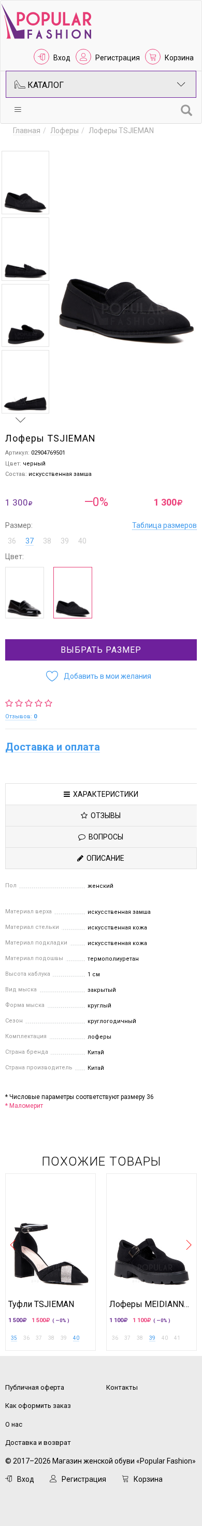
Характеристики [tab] (104, 794)
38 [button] (47, 541)
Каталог (44, 85)
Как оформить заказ (38, 1405)
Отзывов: (21, 716)
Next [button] (20, 419)
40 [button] (82, 541)
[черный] (24, 592)
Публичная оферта (34, 1387)
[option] (25, 182)
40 (76, 1338)
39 (152, 1338)
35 (14, 1338)
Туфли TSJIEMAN (41, 1304)
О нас (13, 1424)
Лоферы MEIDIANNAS (151, 1304)
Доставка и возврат (38, 1442)
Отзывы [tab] (104, 815)
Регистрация (117, 58)
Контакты (122, 1387)
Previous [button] (20, 141)
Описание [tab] (103, 858)
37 (29, 541)
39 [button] (65, 541)
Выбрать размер (101, 650)
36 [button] (12, 541)
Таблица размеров (164, 525)
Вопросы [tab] (104, 837)
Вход (61, 58)
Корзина (179, 58)
